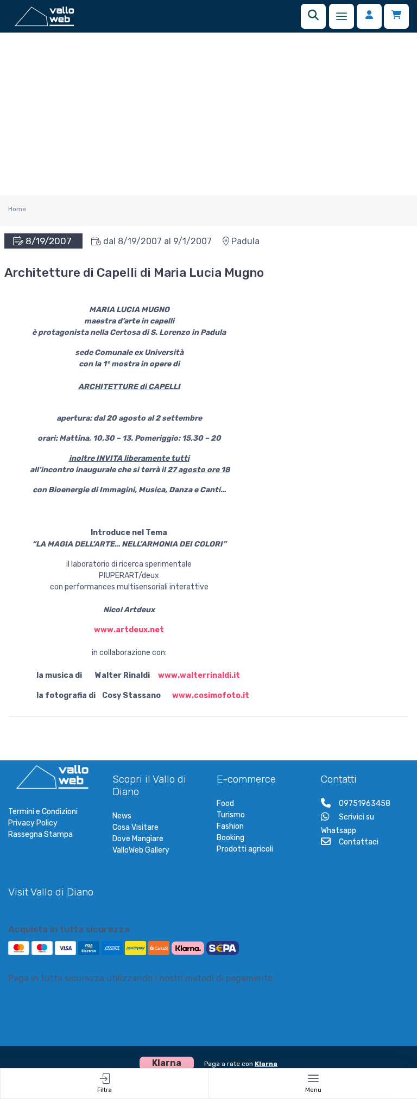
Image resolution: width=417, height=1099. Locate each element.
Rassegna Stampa (40, 834)
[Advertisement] (208, 114)
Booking (230, 837)
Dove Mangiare (137, 838)
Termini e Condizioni (43, 811)
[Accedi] (369, 16)
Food (225, 803)
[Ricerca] (313, 16)
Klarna (266, 1064)
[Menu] (341, 16)
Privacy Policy (33, 823)
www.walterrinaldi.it (199, 675)
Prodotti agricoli (245, 849)
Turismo (231, 815)
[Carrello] (396, 16)
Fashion (230, 826)
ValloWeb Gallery (140, 850)
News (121, 816)
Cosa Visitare (135, 827)
